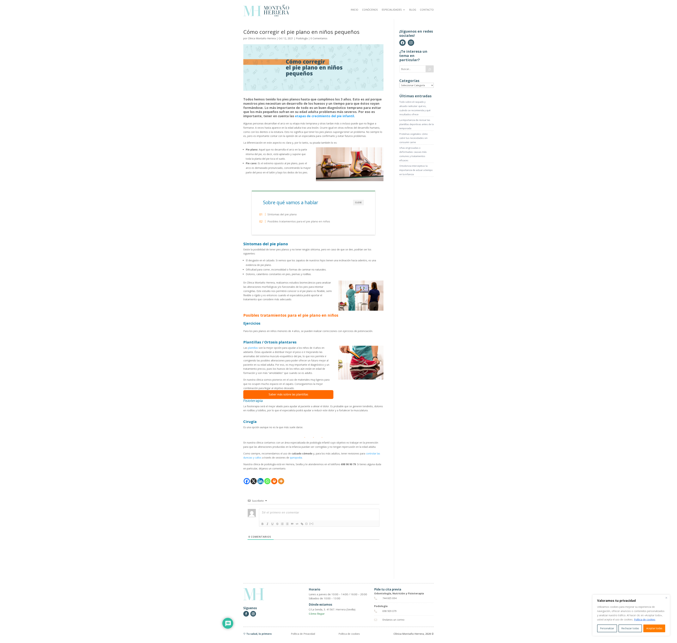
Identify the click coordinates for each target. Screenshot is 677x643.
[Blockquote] (292, 524)
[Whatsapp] (267, 481)
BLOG (412, 9)
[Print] (274, 481)
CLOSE (358, 202)
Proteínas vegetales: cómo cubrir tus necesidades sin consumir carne (413, 138)
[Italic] (267, 524)
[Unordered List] (287, 524)
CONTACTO (427, 9)
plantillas (253, 347)
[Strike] (277, 524)
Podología (302, 38)
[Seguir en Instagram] (253, 614)
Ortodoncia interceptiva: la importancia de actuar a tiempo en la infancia (416, 170)
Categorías (409, 81)
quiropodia (296, 457)
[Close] (666, 598)
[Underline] (272, 524)
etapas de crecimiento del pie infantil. (325, 116)
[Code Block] (297, 524)
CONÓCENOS (370, 9)
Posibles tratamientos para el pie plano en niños (298, 221)
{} (306, 523)
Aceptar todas (654, 628)
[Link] (302, 524)
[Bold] (262, 524)
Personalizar (607, 628)
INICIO (354, 9)
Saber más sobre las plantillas (288, 394)
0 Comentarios (318, 38)
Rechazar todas (630, 628)
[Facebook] (247, 481)
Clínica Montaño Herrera (262, 38)
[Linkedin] (260, 481)
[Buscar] (430, 68)
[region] (631, 615)
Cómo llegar (317, 613)
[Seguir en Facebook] (246, 614)
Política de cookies (644, 619)
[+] (311, 523)
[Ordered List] (282, 524)
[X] (254, 481)
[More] (281, 481)
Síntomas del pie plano (282, 214)
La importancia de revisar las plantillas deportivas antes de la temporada (416, 124)
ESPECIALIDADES (392, 9)
